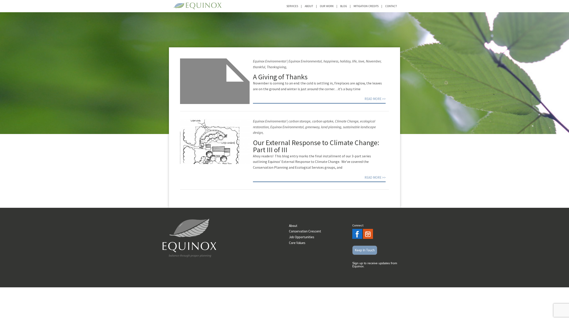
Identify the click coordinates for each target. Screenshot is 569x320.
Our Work (327, 6)
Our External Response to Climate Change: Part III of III (316, 146)
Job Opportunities (301, 237)
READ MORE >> (375, 99)
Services (292, 6)
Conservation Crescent (305, 231)
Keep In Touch (365, 250)
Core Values (297, 243)
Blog (343, 6)
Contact (391, 6)
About (309, 6)
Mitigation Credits (366, 6)
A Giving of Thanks (280, 76)
